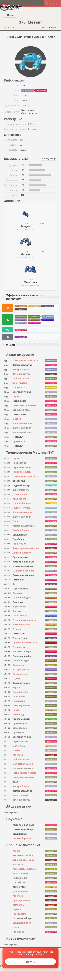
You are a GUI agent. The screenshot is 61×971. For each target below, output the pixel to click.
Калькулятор (49, 158)
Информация (14, 36)
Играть (30, 961)
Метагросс (30, 282)
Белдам (25, 226)
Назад (10, 15)
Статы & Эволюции (35, 36)
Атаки (51, 36)
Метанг (25, 254)
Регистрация (52, 3)
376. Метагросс (49, 27)
